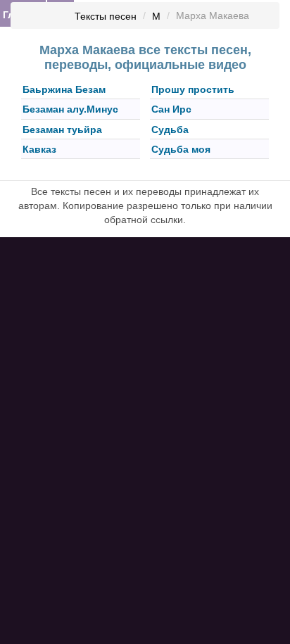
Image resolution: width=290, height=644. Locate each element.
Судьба (170, 129)
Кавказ (39, 149)
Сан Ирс (171, 109)
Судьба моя (180, 149)
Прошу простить (192, 89)
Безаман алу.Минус (70, 109)
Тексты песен (106, 16)
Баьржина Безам (64, 89)
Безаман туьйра (62, 129)
